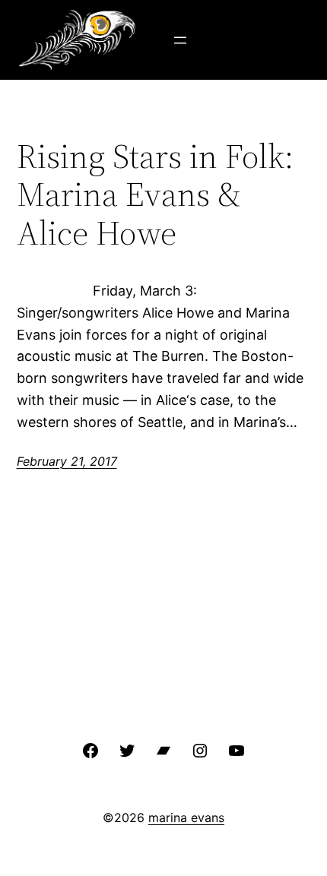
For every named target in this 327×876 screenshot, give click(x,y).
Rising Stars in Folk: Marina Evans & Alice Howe (155, 195)
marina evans (186, 817)
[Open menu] (180, 40)
